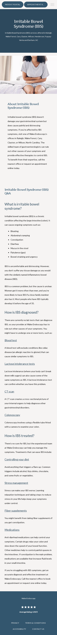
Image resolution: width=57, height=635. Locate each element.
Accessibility (19, 629)
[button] (52, 5)
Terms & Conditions (35, 623)
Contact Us (38, 629)
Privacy (15, 623)
